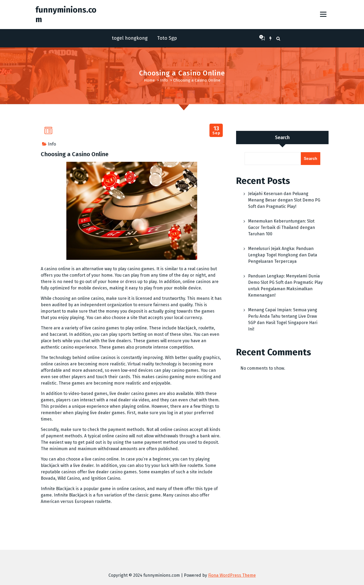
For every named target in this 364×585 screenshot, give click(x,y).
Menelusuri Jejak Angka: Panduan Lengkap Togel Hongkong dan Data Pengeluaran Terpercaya (282, 255)
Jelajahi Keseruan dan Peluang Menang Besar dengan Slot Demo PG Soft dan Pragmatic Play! (284, 200)
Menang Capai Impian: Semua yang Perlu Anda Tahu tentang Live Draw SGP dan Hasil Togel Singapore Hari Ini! (282, 319)
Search (282, 137)
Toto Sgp (167, 38)
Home (149, 80)
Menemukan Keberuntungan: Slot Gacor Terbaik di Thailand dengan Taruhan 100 (281, 227)
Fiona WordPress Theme (232, 575)
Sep (216, 130)
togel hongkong (130, 38)
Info (164, 80)
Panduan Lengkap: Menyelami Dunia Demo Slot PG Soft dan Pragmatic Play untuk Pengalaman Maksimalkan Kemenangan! (285, 285)
